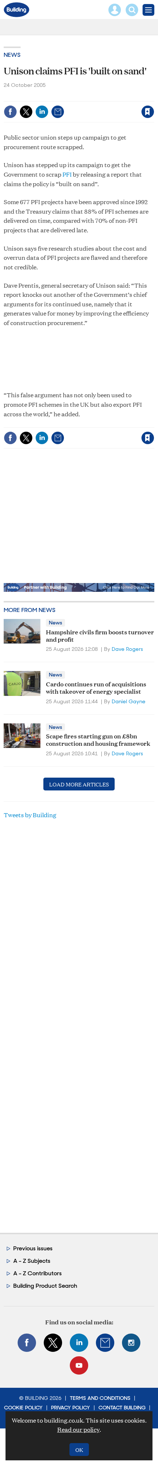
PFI (67, 174)
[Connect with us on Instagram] (131, 1342)
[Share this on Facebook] (10, 111)
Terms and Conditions (100, 1398)
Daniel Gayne (129, 701)
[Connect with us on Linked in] (79, 1342)
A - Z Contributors (37, 1273)
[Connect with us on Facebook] (26, 1342)
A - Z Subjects (31, 1261)
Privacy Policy (70, 1407)
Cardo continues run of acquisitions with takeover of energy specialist (96, 687)
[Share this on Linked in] (42, 111)
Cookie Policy (23, 1407)
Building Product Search (45, 1286)
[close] (153, 96)
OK (79, 1449)
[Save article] (147, 111)
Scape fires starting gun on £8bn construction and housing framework (98, 739)
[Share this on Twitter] (26, 111)
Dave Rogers (127, 649)
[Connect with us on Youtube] (79, 1365)
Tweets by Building (30, 815)
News (12, 55)
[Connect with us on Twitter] (52, 1342)
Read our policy (78, 1429)
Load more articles (79, 784)
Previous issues (33, 1248)
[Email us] (105, 1342)
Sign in (55, 96)
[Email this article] (57, 111)
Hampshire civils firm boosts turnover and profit (100, 635)
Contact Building (122, 1407)
